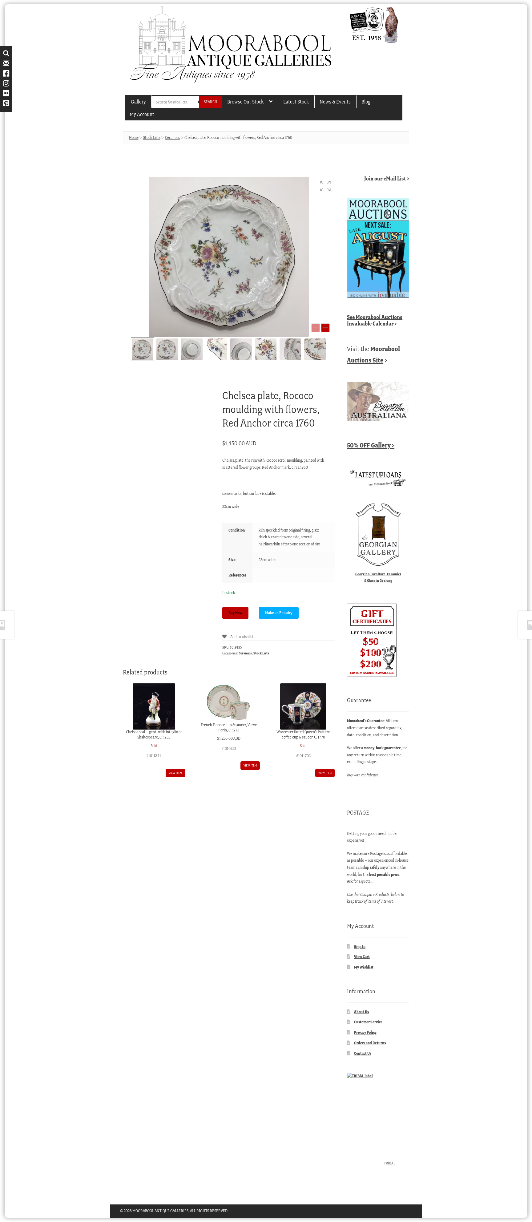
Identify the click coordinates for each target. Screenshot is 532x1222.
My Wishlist (363, 967)
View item (175, 773)
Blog (365, 102)
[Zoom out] (315, 327)
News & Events (335, 102)
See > (374, 320)
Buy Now (235, 612)
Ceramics (172, 137)
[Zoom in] (325, 327)
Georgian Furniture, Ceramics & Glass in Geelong (378, 577)
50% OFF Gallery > (370, 445)
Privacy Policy (365, 1032)
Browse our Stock (245, 102)
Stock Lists (151, 137)
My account (142, 114)
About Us (361, 1012)
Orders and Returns (370, 1043)
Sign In (359, 946)
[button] (325, 186)
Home (134, 137)
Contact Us (362, 1053)
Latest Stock (296, 102)
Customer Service (368, 1022)
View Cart (362, 956)
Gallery (138, 102)
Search (210, 101)
